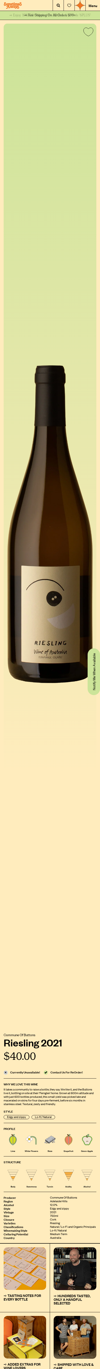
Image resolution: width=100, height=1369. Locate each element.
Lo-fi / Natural (43, 1117)
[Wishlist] (69, 5)
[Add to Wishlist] (87, 33)
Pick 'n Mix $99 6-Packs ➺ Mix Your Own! (50, 15)
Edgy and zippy (16, 1117)
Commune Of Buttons (19, 1034)
